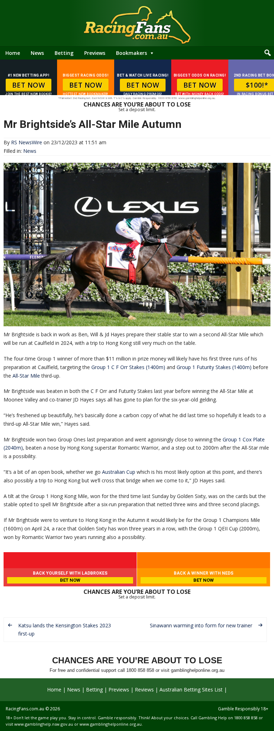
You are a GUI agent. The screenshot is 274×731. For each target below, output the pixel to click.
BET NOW (28, 85)
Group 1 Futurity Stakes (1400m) (214, 367)
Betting (64, 53)
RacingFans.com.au (25, 709)
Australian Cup (118, 471)
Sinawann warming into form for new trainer (201, 625)
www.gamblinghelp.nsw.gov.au (43, 724)
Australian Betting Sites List (191, 689)
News (37, 53)
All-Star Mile (26, 375)
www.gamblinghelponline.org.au (111, 724)
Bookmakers (131, 53)
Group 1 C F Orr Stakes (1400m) (128, 367)
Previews (94, 53)
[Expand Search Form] (267, 53)
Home (12, 53)
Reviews (144, 689)
